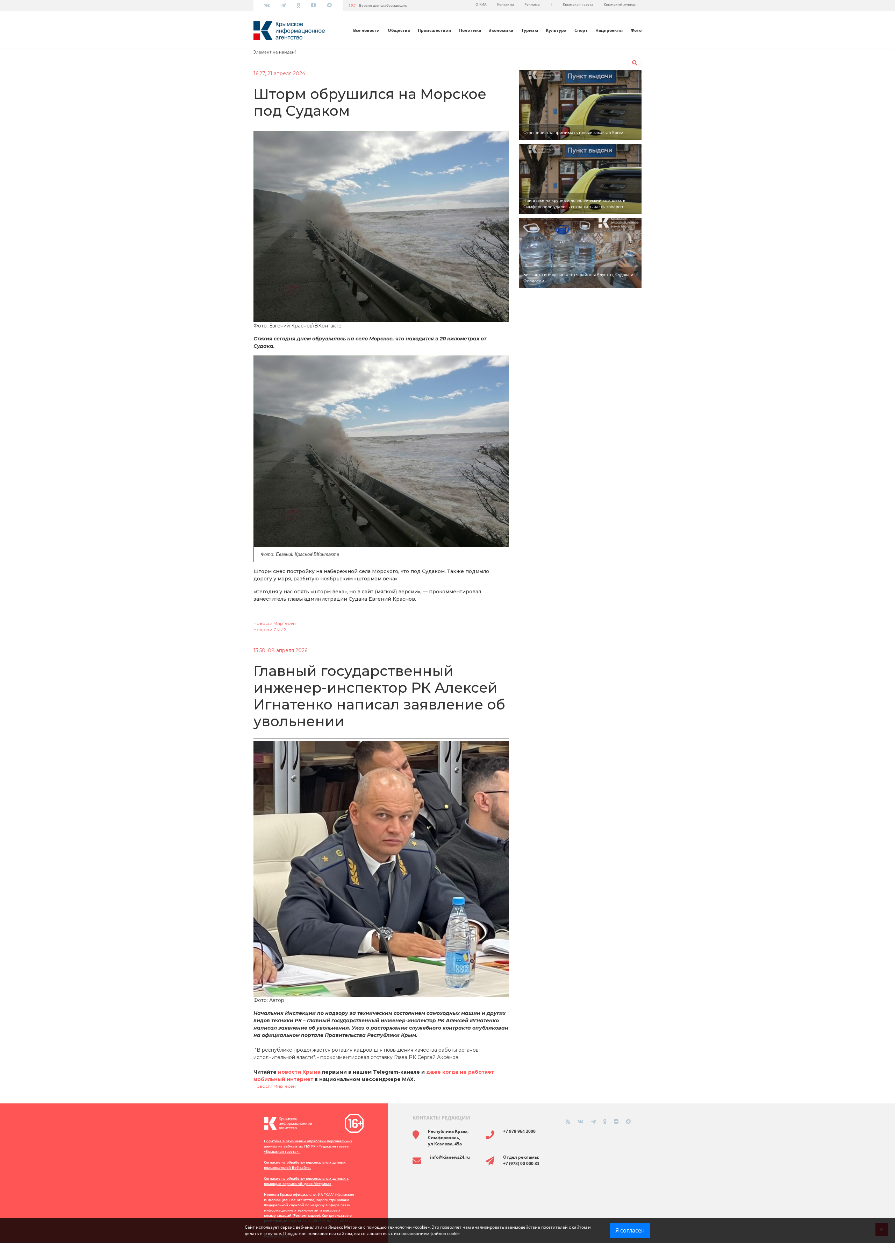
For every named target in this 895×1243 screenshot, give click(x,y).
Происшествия (434, 30)
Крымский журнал (620, 4)
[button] (635, 63)
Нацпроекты (609, 30)
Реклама (532, 4)
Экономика (501, 30)
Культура (556, 30)
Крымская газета (578, 4)
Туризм (529, 30)
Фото (636, 30)
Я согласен (630, 1230)
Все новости (366, 30)
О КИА (481, 4)
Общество (399, 30)
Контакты (505, 4)
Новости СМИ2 (269, 629)
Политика (470, 30)
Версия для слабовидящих (383, 5)
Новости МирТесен (274, 623)
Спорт (581, 30)
